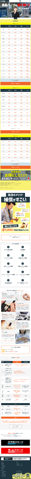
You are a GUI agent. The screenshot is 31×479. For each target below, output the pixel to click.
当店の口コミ (3, 465)
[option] (15, 10)
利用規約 (3, 468)
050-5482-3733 (18, 128)
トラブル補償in (11, 339)
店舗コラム (3, 467)
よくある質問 (3, 466)
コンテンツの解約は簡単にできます (15, 426)
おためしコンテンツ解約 (19, 465)
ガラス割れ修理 (3, 471)
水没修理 (3, 472)
